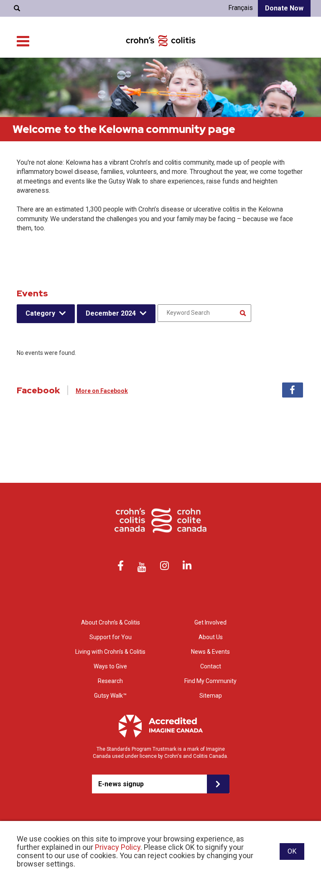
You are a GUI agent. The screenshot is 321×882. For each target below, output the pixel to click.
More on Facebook (102, 390)
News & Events (210, 651)
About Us (211, 637)
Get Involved (210, 622)
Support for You (110, 637)
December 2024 (111, 313)
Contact (210, 666)
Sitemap (210, 695)
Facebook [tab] (292, 390)
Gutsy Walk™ (110, 695)
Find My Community (210, 681)
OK (292, 851)
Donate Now (284, 8)
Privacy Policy (117, 847)
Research (110, 681)
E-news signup (121, 784)
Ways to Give (110, 666)
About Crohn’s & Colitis (110, 622)
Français (240, 8)
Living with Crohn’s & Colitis (110, 651)
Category (40, 313)
